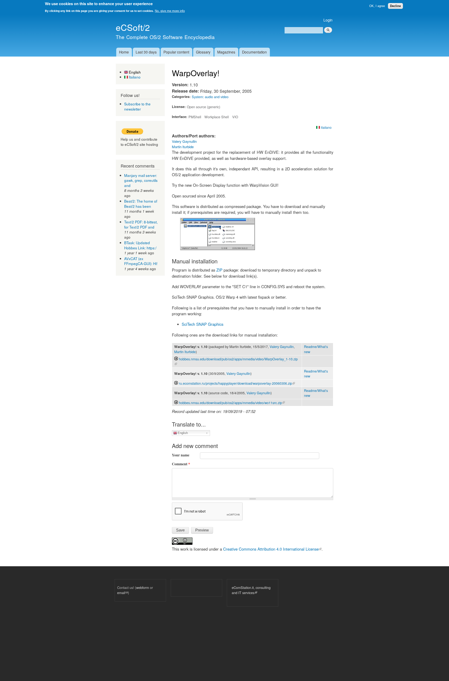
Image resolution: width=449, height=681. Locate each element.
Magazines (226, 51)
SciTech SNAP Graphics (202, 324)
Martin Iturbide (183, 146)
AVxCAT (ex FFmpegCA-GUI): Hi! (140, 261)
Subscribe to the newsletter (137, 106)
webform (142, 587)
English (134, 72)
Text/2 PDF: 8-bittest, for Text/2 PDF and (141, 224)
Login (328, 19)
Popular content (176, 51)
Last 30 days (146, 51)
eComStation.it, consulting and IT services (251, 590)
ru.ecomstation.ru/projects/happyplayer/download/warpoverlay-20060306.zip (237, 383)
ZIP (219, 270)
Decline (395, 6)
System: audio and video (210, 96)
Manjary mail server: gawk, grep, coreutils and (141, 180)
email (122, 592)
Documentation (254, 51)
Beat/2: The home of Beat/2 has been (140, 203)
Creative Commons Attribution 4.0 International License (272, 549)
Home (124, 51)
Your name (180, 455)
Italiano (134, 76)
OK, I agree (377, 6)
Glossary (203, 51)
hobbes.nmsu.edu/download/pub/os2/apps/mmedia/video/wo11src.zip (232, 402)
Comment (181, 463)
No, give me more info (170, 11)
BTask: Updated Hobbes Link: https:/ (140, 245)
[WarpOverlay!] (217, 248)
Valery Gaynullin (184, 141)
